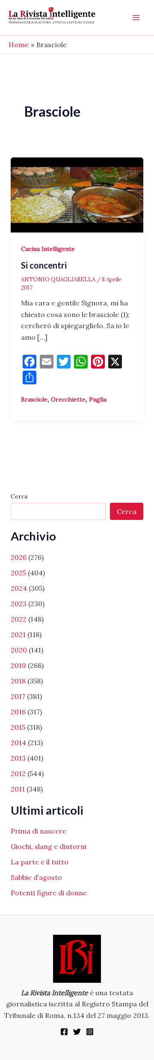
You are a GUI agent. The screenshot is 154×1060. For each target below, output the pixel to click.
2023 (19, 603)
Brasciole (34, 399)
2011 (18, 789)
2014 (18, 742)
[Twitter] (77, 1032)
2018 (18, 680)
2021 (18, 634)
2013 (18, 758)
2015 (18, 727)
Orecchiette (68, 399)
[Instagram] (90, 1032)
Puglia (98, 399)
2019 (18, 665)
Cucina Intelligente (48, 249)
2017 (18, 696)
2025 (18, 572)
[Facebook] (64, 1032)
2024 (19, 588)
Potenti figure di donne (49, 892)
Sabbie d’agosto (36, 877)
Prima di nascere (38, 831)
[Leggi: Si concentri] (77, 194)
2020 (19, 650)
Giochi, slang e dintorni (48, 846)
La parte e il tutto (39, 862)
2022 (19, 619)
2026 (19, 557)
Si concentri (44, 265)
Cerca (19, 496)
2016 (18, 711)
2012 (18, 773)
